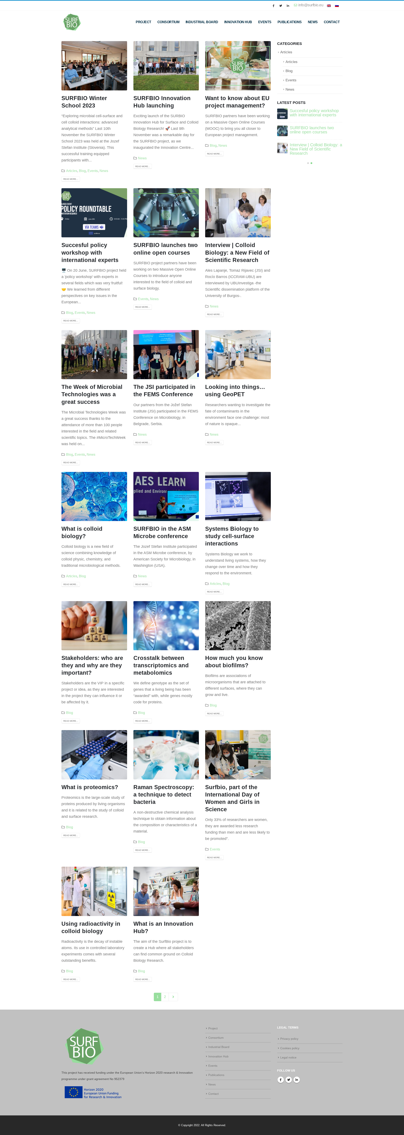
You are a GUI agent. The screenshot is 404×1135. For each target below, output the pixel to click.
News (313, 22)
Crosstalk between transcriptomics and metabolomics (161, 665)
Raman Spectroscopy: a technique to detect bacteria (163, 794)
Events (264, 22)
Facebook (281, 1080)
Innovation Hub (238, 22)
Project (143, 22)
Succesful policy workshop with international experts (89, 252)
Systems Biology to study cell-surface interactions (232, 536)
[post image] (94, 65)
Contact (332, 22)
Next (173, 997)
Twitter (289, 1080)
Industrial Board (202, 22)
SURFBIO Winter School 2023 (313, 112)
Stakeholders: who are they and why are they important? (92, 665)
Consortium (168, 22)
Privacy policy (289, 1038)
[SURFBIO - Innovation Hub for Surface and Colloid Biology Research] (71, 22)
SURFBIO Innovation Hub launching (314, 129)
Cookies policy (289, 1048)
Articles (71, 171)
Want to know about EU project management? (312, 146)
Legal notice (288, 1057)
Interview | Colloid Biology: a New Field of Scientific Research (237, 252)
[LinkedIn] (288, 6)
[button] (308, 161)
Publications (290, 22)
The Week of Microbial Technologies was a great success (91, 394)
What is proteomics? (89, 787)
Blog (82, 171)
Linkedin (297, 1080)
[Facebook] (273, 6)
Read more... (70, 179)
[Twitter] (281, 6)
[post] (282, 114)
